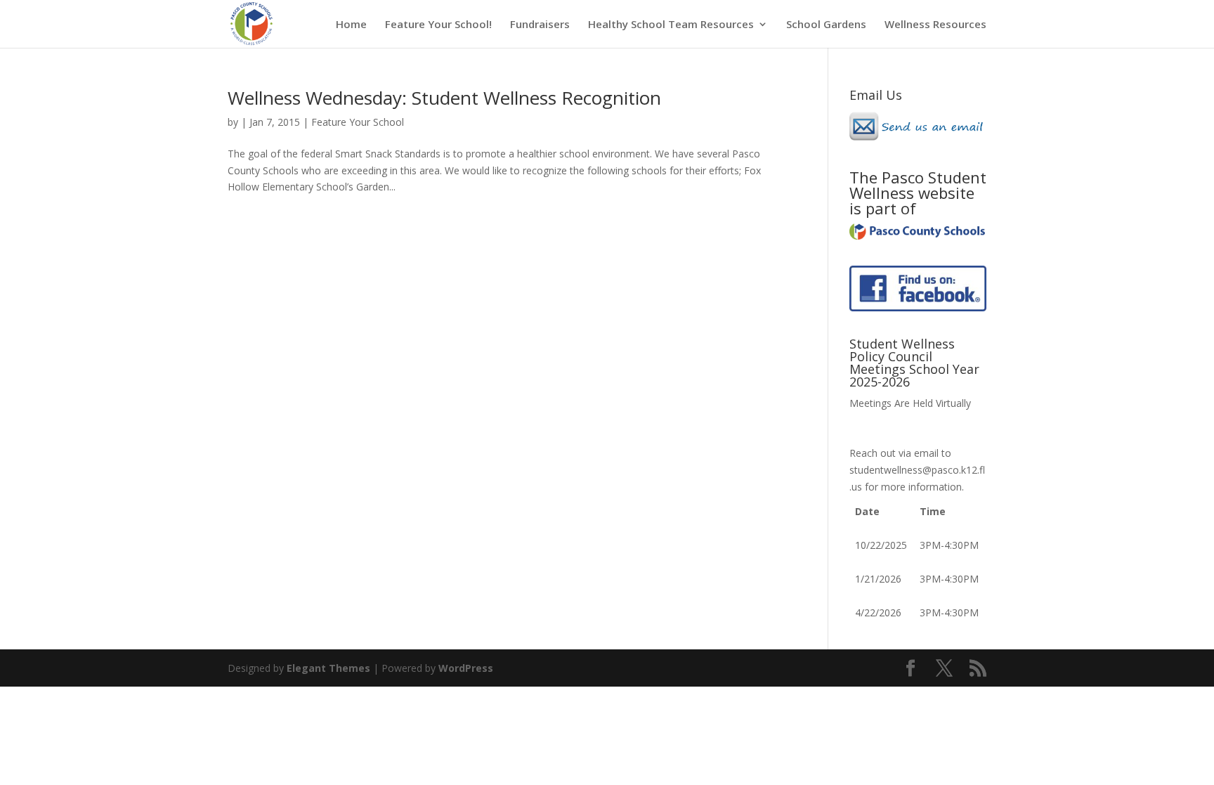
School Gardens (826, 25)
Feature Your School (357, 122)
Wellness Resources (935, 25)
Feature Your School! (438, 25)
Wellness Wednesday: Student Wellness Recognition (444, 97)
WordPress (465, 668)
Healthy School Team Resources (671, 25)
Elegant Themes (328, 668)
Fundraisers (540, 25)
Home (351, 25)
